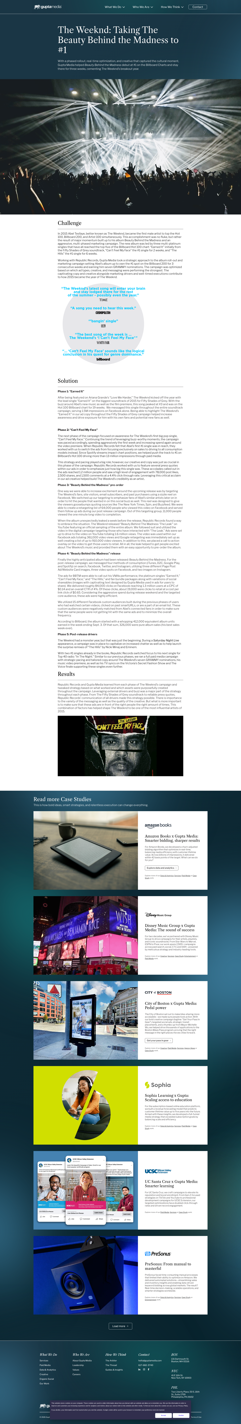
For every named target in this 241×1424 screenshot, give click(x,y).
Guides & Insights (114, 1369)
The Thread (111, 1365)
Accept (163, 1415)
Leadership (78, 1365)
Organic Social (47, 1379)
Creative (163, 956)
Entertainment (190, 956)
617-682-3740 (145, 1365)
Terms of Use (196, 1417)
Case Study (179, 956)
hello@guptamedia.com (150, 1360)
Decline (181, 1415)
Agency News (189, 1048)
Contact (197, 7)
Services (177, 876)
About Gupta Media (82, 1360)
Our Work (44, 1383)
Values (76, 1369)
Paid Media (186, 876)
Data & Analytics (167, 876)
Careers (76, 1374)
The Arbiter (111, 1360)
